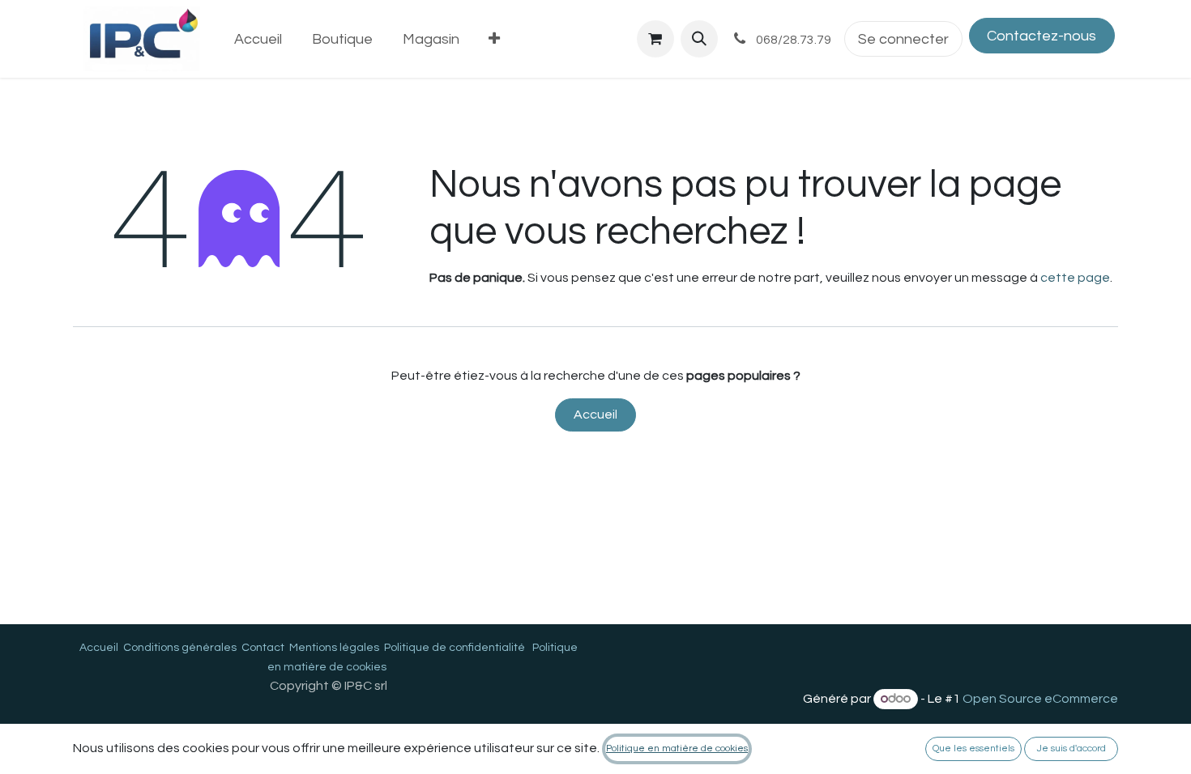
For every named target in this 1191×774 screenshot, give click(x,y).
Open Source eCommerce (1040, 698)
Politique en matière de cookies (677, 748)
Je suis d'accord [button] (1071, 748)
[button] (699, 38)
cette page (1075, 277)
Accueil (595, 414)
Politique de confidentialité (454, 647)
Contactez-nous (1041, 36)
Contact (262, 647)
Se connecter (903, 39)
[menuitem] (258, 39)
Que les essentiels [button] (973, 748)
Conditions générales (180, 647)
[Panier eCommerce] (655, 38)
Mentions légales (334, 647)
